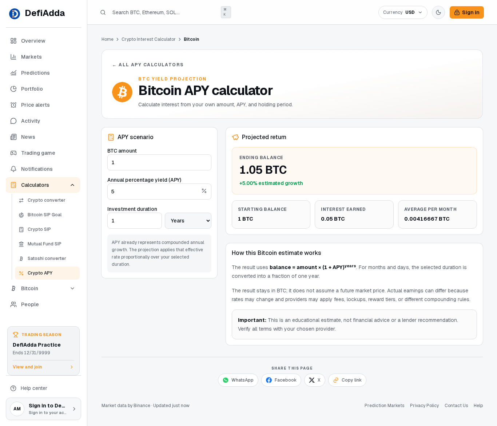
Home (108, 39)
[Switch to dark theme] (438, 12)
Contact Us (456, 406)
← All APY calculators (147, 65)
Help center (34, 388)
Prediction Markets (384, 406)
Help (478, 406)
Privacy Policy (424, 406)
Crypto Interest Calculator (149, 39)
